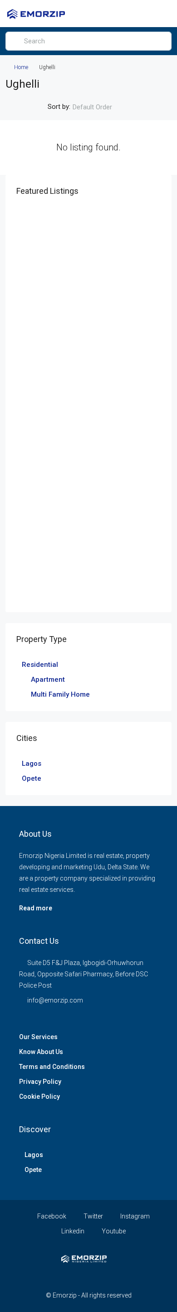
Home (21, 67)
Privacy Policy (40, 1081)
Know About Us (41, 1051)
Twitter (92, 1216)
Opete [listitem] (31, 778)
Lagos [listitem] (31, 763)
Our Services (38, 1036)
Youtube (113, 1231)
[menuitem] (160, 13)
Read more (35, 908)
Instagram (134, 1216)
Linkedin (72, 1231)
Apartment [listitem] (48, 679)
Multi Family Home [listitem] (60, 694)
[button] (144, 13)
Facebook (51, 1216)
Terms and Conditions (52, 1066)
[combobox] (99, 107)
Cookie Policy (39, 1096)
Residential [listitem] (40, 665)
